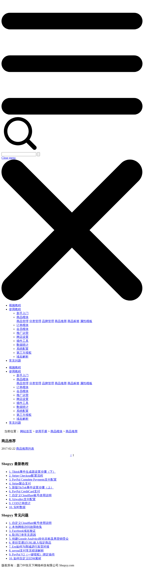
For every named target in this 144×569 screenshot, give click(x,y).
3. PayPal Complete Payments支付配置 (33, 479)
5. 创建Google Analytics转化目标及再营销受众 (39, 538)
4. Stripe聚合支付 (20, 483)
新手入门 (22, 313)
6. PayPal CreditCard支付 (24, 491)
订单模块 (22, 325)
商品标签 (74, 321)
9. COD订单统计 (20, 503)
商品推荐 (61, 321)
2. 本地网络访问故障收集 (25, 526)
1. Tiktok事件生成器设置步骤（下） (32, 471)
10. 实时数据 (17, 507)
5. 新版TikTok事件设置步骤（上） (31, 487)
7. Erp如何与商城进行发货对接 (29, 546)
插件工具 (22, 340)
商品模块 (22, 317)
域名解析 (22, 356)
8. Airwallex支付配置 (22, 499)
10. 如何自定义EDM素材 (25, 558)
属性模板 (86, 321)
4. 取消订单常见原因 (22, 534)
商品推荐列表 (25, 448)
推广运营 (22, 333)
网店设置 (22, 336)
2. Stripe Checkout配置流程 (26, 475)
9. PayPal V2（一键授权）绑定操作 (32, 554)
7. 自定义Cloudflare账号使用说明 (30, 495)
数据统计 (22, 344)
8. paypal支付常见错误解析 (26, 550)
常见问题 (15, 360)
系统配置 (22, 348)
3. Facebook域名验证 (22, 530)
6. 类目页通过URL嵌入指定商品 (30, 542)
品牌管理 (48, 321)
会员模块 (22, 329)
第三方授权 (24, 352)
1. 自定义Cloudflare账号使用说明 (30, 523)
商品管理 (22, 321)
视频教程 (15, 305)
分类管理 (35, 321)
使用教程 (15, 309)
